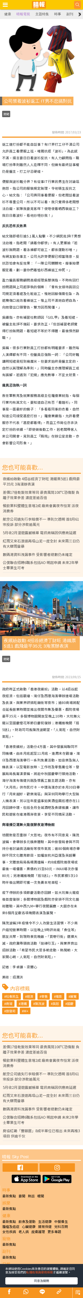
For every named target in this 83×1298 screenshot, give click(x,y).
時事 (57, 14)
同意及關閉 (41, 1281)
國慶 (70, 1003)
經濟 (30, 996)
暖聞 (40, 1195)
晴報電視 (23, 14)
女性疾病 (9, 1231)
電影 (59, 996)
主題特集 (42, 14)
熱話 (31, 1195)
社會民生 (12, 996)
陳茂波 (39, 1003)
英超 (56, 1003)
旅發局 (11, 1011)
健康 (7, 14)
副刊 (69, 14)
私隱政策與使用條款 (39, 1272)
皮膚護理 (38, 1231)
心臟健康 (29, 1226)
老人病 (24, 1231)
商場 (9, 1003)
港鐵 (23, 1003)
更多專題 (54, 1231)
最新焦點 (9, 1195)
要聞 (22, 1195)
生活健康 (45, 1221)
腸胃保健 (45, 1226)
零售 (44, 996)
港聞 (6, 114)
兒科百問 (61, 1226)
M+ (26, 1011)
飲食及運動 (27, 1221)
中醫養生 (61, 1221)
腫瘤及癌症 (10, 1226)
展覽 (73, 996)
